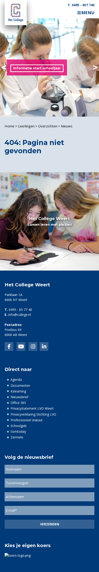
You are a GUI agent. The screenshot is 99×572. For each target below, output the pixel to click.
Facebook (9, 346)
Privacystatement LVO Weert (32, 408)
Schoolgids (19, 426)
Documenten (20, 385)
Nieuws (67, 126)
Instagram (33, 346)
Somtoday (18, 431)
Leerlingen (26, 126)
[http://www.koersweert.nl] (18, 555)
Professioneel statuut (27, 420)
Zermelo (17, 437)
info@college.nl (19, 314)
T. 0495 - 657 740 (81, 5)
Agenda (16, 379)
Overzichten (47, 126)
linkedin (44, 346)
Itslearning (18, 391)
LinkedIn (21, 346)
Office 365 (18, 402)
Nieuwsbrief (19, 397)
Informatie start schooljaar (37, 68)
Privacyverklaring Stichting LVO (33, 414)
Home (10, 126)
